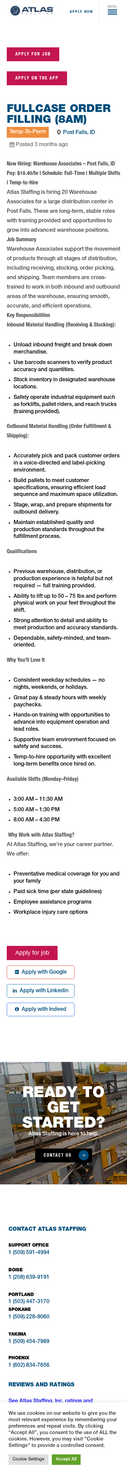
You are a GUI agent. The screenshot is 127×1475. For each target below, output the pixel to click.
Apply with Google (43, 972)
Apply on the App (37, 78)
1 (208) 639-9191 (28, 1277)
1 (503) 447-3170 (28, 1302)
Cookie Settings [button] (28, 1459)
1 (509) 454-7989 (28, 1342)
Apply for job (33, 53)
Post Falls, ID (79, 133)
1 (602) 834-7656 (28, 1365)
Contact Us (58, 1155)
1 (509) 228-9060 (28, 1317)
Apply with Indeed (42, 1010)
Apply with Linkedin (42, 991)
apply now (81, 11)
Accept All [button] (66, 1459)
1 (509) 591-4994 (28, 1253)
